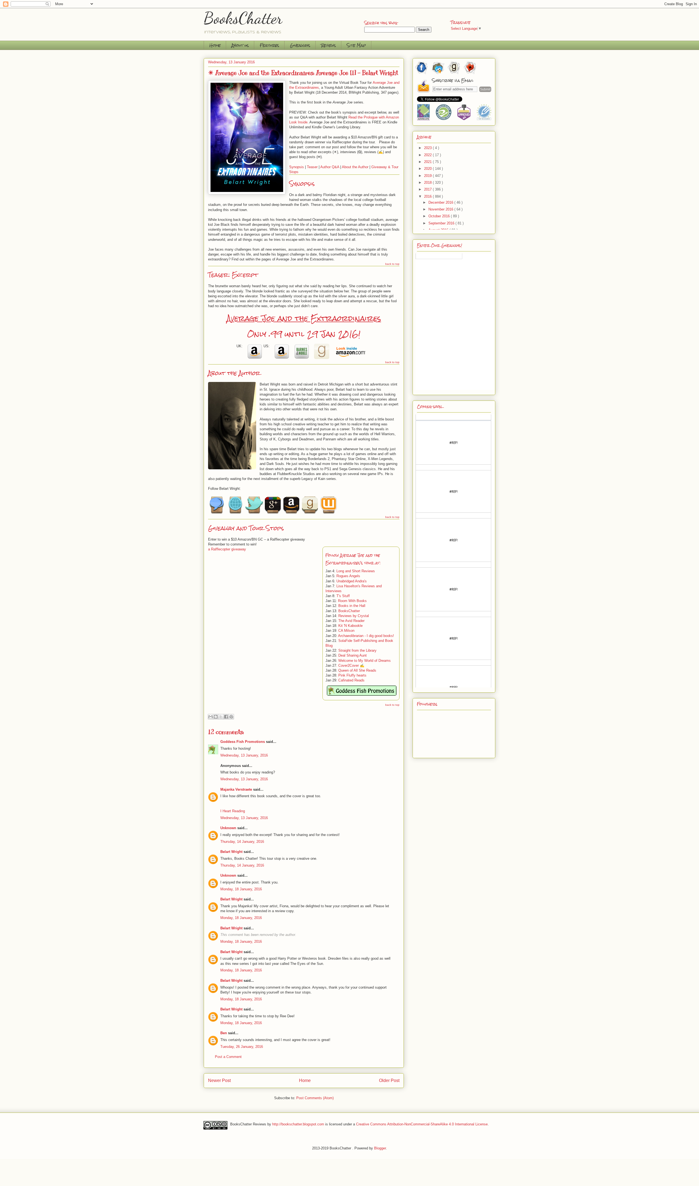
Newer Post (219, 1080)
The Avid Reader (351, 621)
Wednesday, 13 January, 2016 (244, 755)
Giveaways (300, 45)
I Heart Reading (232, 811)
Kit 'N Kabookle (350, 626)
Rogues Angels (348, 576)
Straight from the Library (357, 650)
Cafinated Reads (351, 680)
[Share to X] (221, 716)
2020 (428, 169)
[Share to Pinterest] (231, 716)
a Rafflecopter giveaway (227, 549)
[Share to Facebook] (226, 716)
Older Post (389, 1080)
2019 (428, 176)
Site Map (356, 45)
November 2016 (441, 209)
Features (269, 45)
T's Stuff (343, 596)
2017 (428, 189)
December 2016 (441, 202)
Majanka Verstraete (236, 789)
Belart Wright (231, 852)
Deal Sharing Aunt (352, 655)
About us (240, 45)
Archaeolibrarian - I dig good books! (366, 636)
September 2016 (441, 223)
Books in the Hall (351, 606)
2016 (428, 196)
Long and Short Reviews (355, 571)
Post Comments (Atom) (315, 1098)
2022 (428, 155)
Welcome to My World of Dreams (364, 661)
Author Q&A (329, 167)
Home (215, 45)
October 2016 (439, 216)
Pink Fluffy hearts (352, 675)
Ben (223, 1033)
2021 (428, 162)
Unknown (228, 828)
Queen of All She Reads (357, 670)
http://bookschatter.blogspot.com (298, 1124)
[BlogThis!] (215, 716)
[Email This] (210, 716)
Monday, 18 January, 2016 (241, 889)
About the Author (355, 167)
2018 (428, 182)
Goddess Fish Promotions (242, 742)
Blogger (380, 1148)
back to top (392, 263)
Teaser (312, 167)
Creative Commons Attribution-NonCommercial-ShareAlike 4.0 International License (422, 1124)
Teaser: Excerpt (233, 275)
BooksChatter (243, 18)
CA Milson (346, 630)
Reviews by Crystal (353, 616)
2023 (428, 148)
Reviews (328, 45)
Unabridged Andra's (351, 581)
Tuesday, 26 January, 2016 (241, 1047)
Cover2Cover (348, 665)
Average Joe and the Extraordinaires (304, 318)
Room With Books (352, 601)
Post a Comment (228, 1057)
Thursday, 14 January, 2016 (242, 842)
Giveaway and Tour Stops (246, 528)
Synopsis (296, 167)
